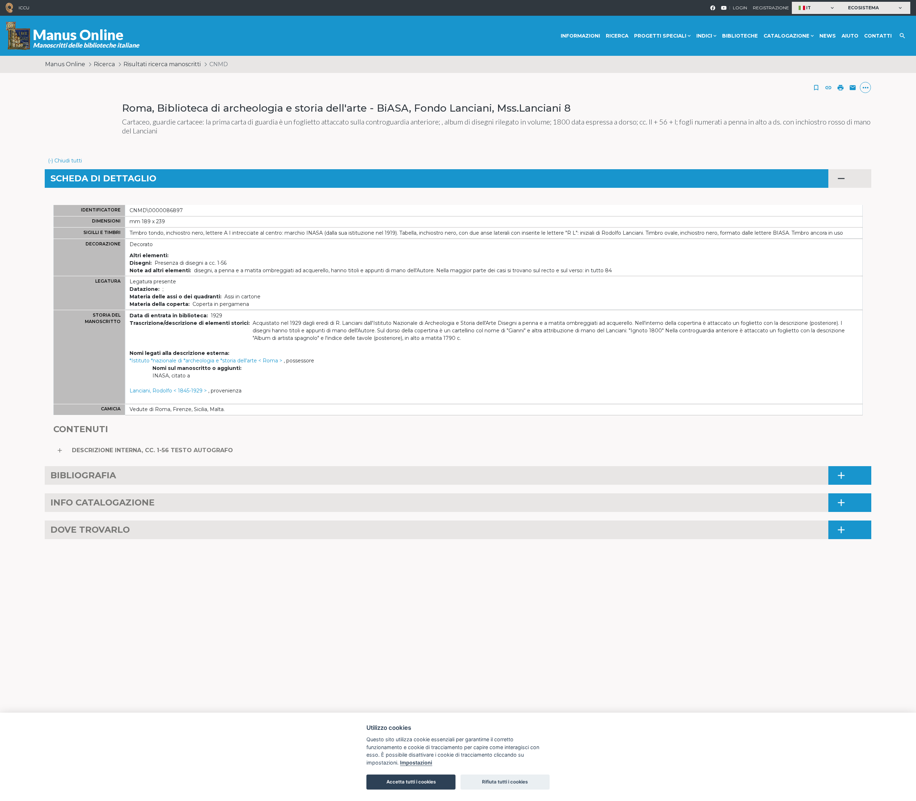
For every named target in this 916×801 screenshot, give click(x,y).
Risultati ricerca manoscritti (162, 64)
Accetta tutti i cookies (411, 782)
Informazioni (580, 36)
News (827, 36)
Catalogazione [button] (786, 36)
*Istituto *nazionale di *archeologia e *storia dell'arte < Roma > (206, 360)
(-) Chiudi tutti (65, 160)
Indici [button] (704, 36)
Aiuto (850, 36)
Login (740, 7)
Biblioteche (740, 36)
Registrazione (771, 7)
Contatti (878, 36)
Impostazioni (416, 763)
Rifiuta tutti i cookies (505, 782)
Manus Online (65, 64)
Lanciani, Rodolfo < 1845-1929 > (168, 390)
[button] (817, 8)
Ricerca (617, 36)
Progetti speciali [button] (660, 36)
